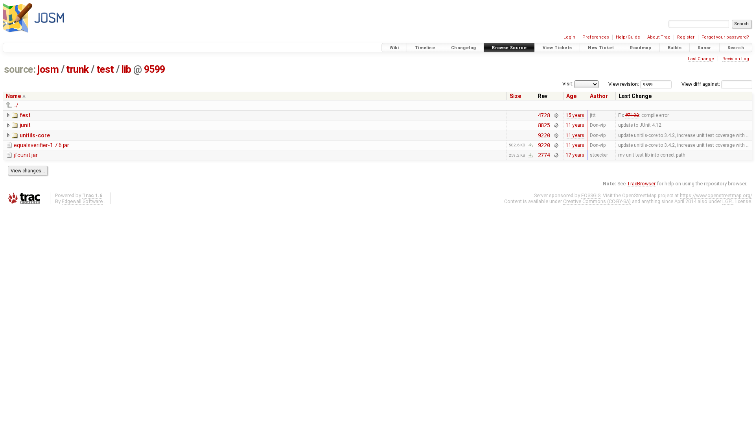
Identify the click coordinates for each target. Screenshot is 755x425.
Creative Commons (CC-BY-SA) (597, 201)
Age (571, 96)
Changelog (463, 47)
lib (126, 69)
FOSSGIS (590, 195)
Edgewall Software (82, 201)
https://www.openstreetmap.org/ (716, 195)
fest (25, 115)
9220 (544, 135)
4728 (544, 115)
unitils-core (35, 135)
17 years (575, 155)
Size (515, 96)
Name (13, 96)
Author (599, 96)
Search (735, 47)
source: (20, 69)
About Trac (658, 37)
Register (685, 37)
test (105, 69)
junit (25, 125)
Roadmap (641, 47)
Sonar (704, 47)
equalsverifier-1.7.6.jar (41, 145)
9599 (154, 69)
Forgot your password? (725, 37)
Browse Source (509, 47)
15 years (575, 115)
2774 (544, 155)
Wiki (394, 47)
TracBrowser (641, 184)
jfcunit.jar (26, 155)
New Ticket (601, 47)
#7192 (632, 115)
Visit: (567, 84)
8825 (544, 125)
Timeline (425, 47)
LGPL (728, 201)
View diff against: (701, 84)
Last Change (701, 58)
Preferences (595, 37)
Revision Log (735, 58)
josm (48, 69)
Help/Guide (628, 37)
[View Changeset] (555, 115)
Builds (674, 47)
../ (16, 105)
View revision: (623, 84)
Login (569, 37)
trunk (77, 69)
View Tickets (557, 47)
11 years (575, 125)
